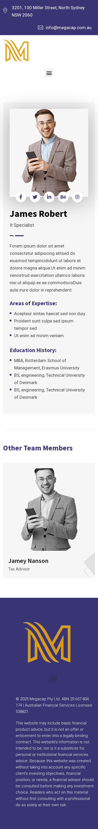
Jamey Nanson (28, 561)
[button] (49, 73)
